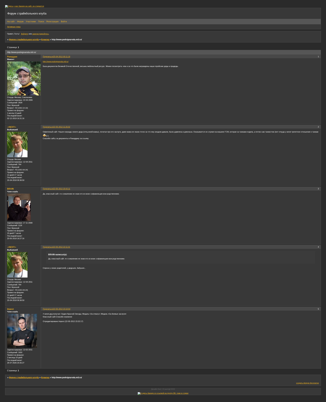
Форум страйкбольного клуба (24, 39)
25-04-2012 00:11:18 (61, 57)
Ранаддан (12, 57)
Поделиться (48, 57)
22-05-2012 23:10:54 (61, 309)
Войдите (24, 34)
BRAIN (10, 189)
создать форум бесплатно (307, 383)
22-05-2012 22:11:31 (61, 247)
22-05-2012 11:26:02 (61, 127)
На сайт (11, 21)
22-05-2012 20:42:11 (61, 189)
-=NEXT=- (11, 127)
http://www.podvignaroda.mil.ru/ (55, 61)
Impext (10, 309)
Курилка (45, 39)
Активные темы (14, 27)
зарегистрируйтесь (40, 34)
